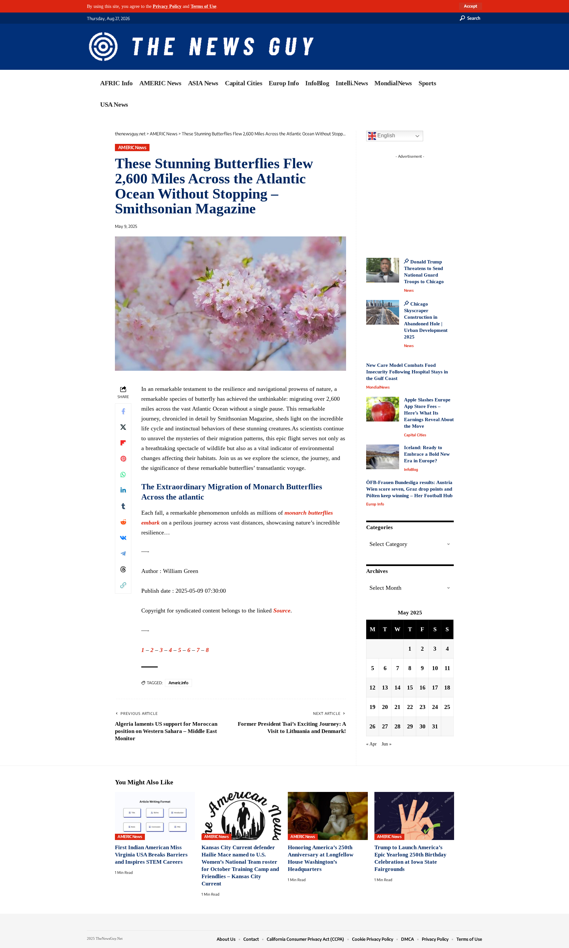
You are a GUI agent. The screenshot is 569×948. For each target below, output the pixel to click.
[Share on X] (123, 427)
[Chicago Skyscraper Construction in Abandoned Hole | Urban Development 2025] (382, 312)
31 (435, 726)
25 (447, 707)
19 (372, 707)
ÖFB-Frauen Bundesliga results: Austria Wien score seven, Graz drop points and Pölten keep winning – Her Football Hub (409, 489)
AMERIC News (132, 147)
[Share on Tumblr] (123, 506)
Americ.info (178, 682)
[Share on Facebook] (123, 412)
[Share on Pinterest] (123, 459)
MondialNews (378, 387)
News (409, 290)
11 (447, 668)
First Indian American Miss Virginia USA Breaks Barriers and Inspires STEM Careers (151, 854)
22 (410, 707)
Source (281, 610)
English (385, 135)
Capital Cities (415, 435)
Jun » (387, 743)
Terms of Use (203, 6)
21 (397, 707)
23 (422, 707)
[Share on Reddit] (123, 522)
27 (385, 726)
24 (435, 707)
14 (397, 687)
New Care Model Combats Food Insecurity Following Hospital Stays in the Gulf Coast (407, 372)
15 (410, 687)
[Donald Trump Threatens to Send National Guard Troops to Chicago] (382, 270)
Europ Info (375, 504)
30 (422, 726)
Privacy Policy (167, 6)
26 (372, 726)
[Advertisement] (422, 202)
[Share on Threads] (123, 570)
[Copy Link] (123, 585)
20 (385, 707)
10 (435, 668)
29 (410, 726)
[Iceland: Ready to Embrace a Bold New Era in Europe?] (382, 457)
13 (385, 687)
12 (372, 687)
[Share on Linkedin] (123, 491)
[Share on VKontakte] (123, 538)
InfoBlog (411, 469)
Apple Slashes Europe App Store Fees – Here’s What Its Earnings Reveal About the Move (429, 413)
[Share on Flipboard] (123, 443)
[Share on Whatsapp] (123, 475)
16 (422, 687)
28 (397, 726)
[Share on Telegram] (123, 554)
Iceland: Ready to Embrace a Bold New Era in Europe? (427, 454)
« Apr (371, 743)
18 (447, 687)
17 (435, 687)
